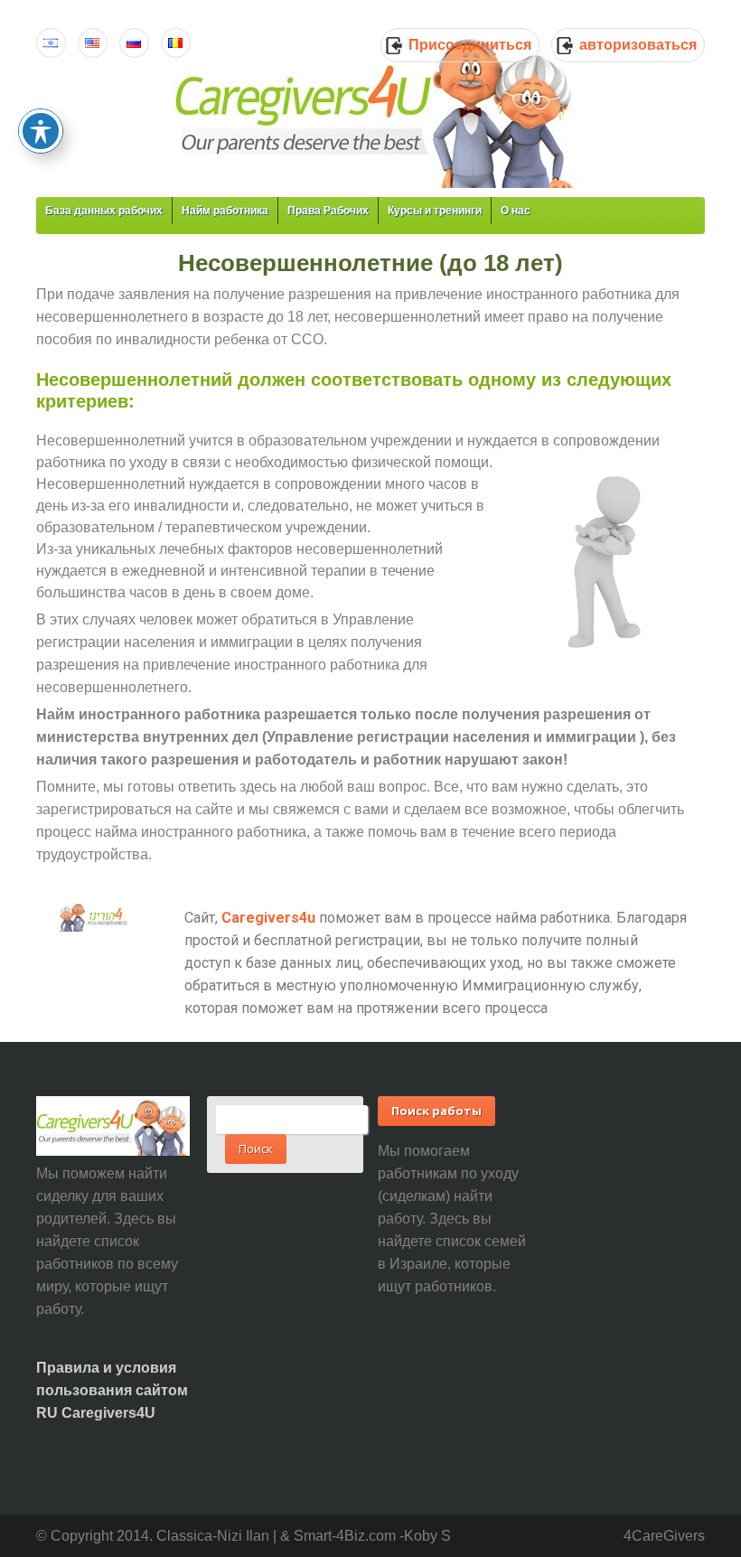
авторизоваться (638, 44)
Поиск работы (436, 1110)
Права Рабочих (328, 210)
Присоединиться (469, 44)
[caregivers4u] (376, 108)
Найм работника (225, 210)
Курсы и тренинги (435, 210)
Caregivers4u (268, 917)
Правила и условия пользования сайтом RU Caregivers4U (112, 1390)
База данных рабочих (104, 210)
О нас (515, 210)
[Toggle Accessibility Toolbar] (40, 131)
